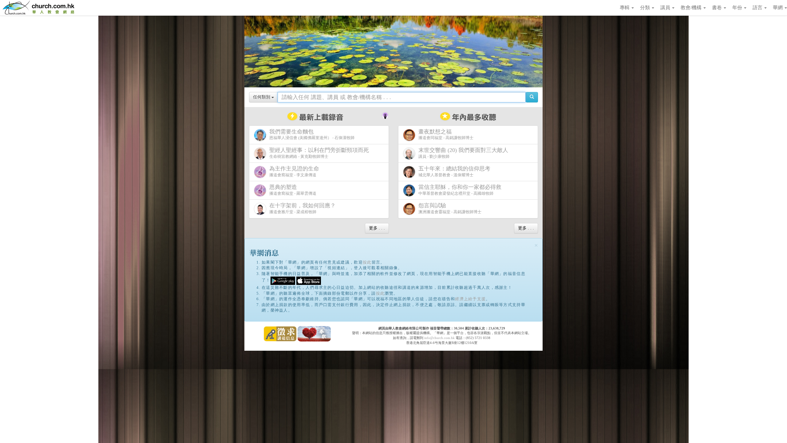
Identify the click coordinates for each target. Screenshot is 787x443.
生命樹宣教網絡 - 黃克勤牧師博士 (319, 153)
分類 (645, 7)
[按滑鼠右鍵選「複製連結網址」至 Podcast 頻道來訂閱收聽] (385, 115)
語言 (758, 7)
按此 (367, 262)
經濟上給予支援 (470, 299)
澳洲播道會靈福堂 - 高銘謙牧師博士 (449, 208)
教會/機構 (692, 7)
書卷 (717, 7)
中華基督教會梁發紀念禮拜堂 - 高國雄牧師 (459, 190)
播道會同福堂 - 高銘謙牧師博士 (445, 134)
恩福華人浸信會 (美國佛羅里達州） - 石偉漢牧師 (311, 134)
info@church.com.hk (439, 338)
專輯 (625, 7)
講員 (665, 7)
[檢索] (532, 97)
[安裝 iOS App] (308, 280)
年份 (737, 7)
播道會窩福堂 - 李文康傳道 (294, 171)
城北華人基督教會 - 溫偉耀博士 (454, 171)
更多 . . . (377, 228)
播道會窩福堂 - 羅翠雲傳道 (292, 190)
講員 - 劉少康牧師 (463, 153)
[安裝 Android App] (283, 280)
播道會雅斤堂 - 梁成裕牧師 (302, 208)
